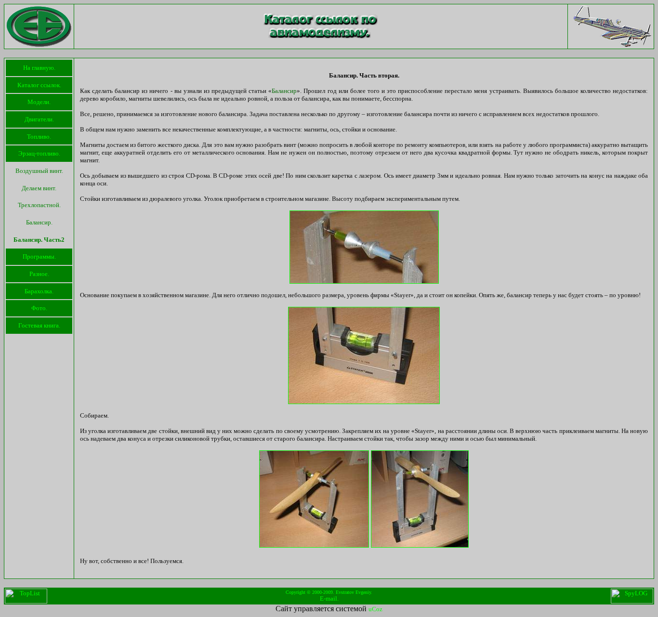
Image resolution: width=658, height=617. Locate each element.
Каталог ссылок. (39, 85)
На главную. (39, 67)
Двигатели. (39, 119)
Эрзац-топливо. (39, 153)
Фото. (39, 308)
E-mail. (329, 598)
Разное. (39, 273)
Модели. (39, 101)
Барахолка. (39, 291)
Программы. (39, 256)
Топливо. (39, 136)
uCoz (375, 609)
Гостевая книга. (39, 325)
